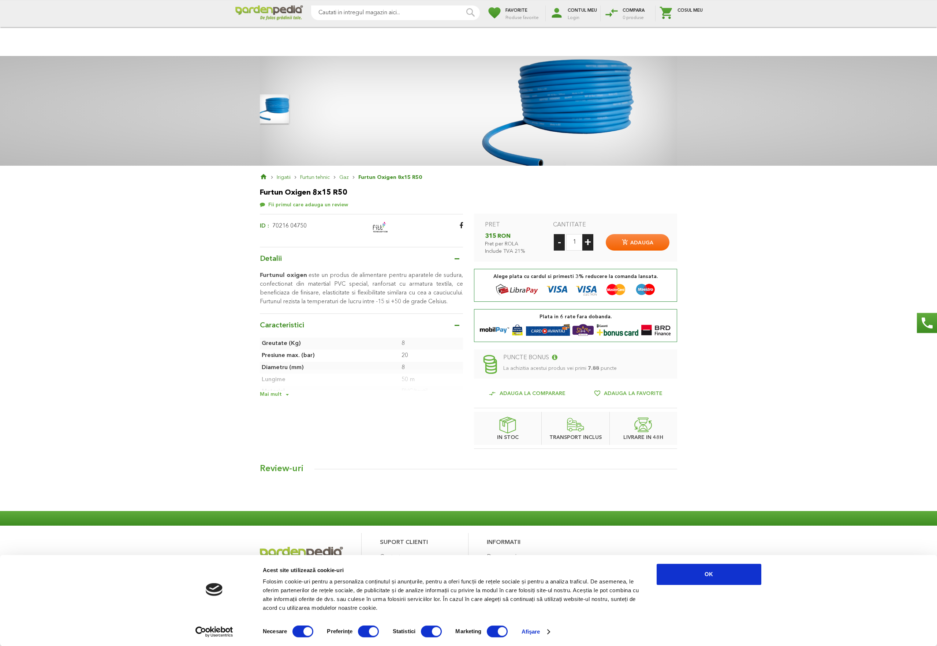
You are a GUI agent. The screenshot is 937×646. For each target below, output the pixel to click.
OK (709, 574)
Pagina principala (268, 177)
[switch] (368, 632)
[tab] (468, 470)
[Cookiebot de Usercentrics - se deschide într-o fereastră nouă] (214, 631)
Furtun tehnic (315, 177)
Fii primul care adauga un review (308, 204)
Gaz (344, 177)
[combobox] (395, 12)
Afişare (531, 631)
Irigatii (284, 177)
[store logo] (269, 13)
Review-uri (281, 469)
